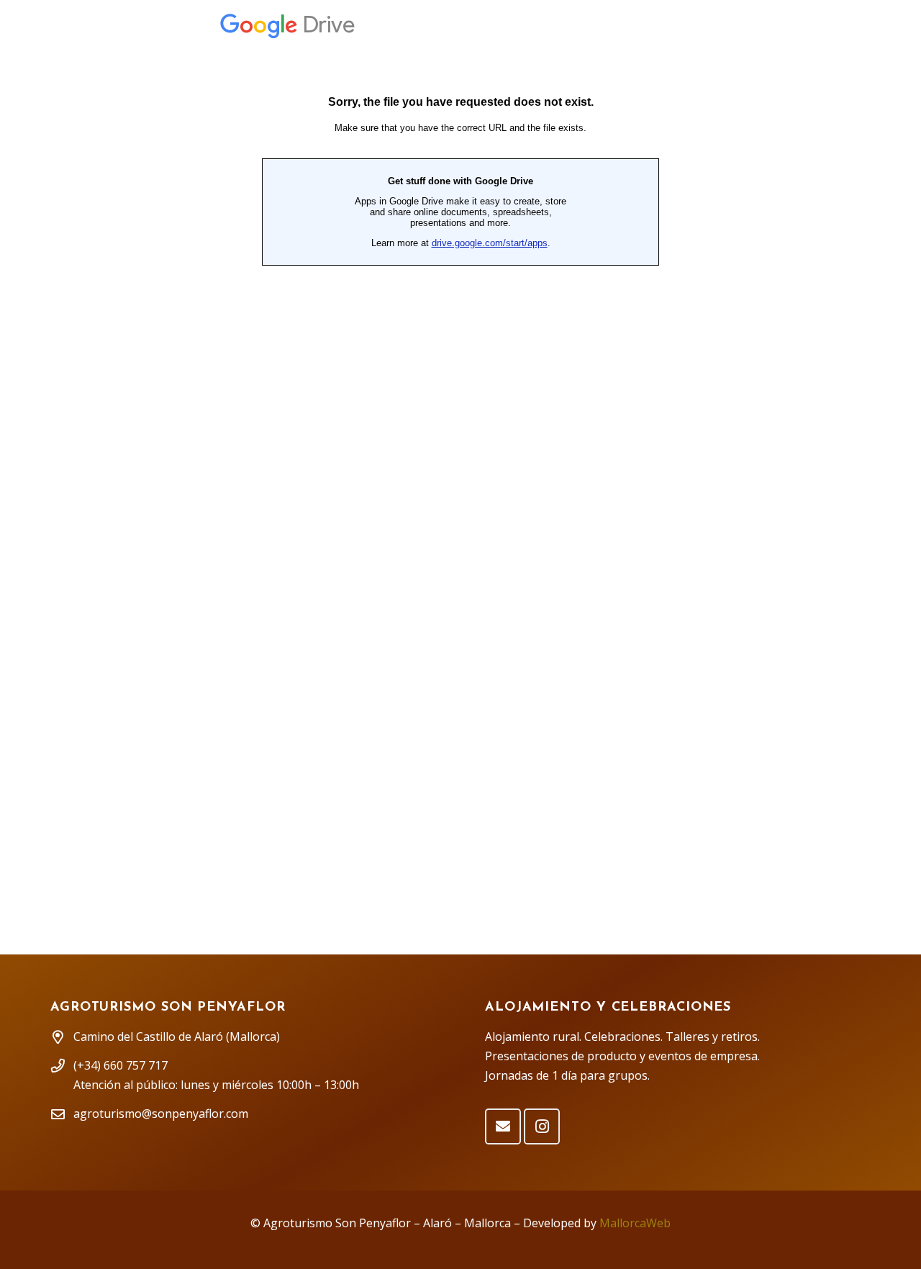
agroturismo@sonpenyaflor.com (160, 1113)
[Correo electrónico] (503, 1126)
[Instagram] (542, 1126)
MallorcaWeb (635, 1223)
